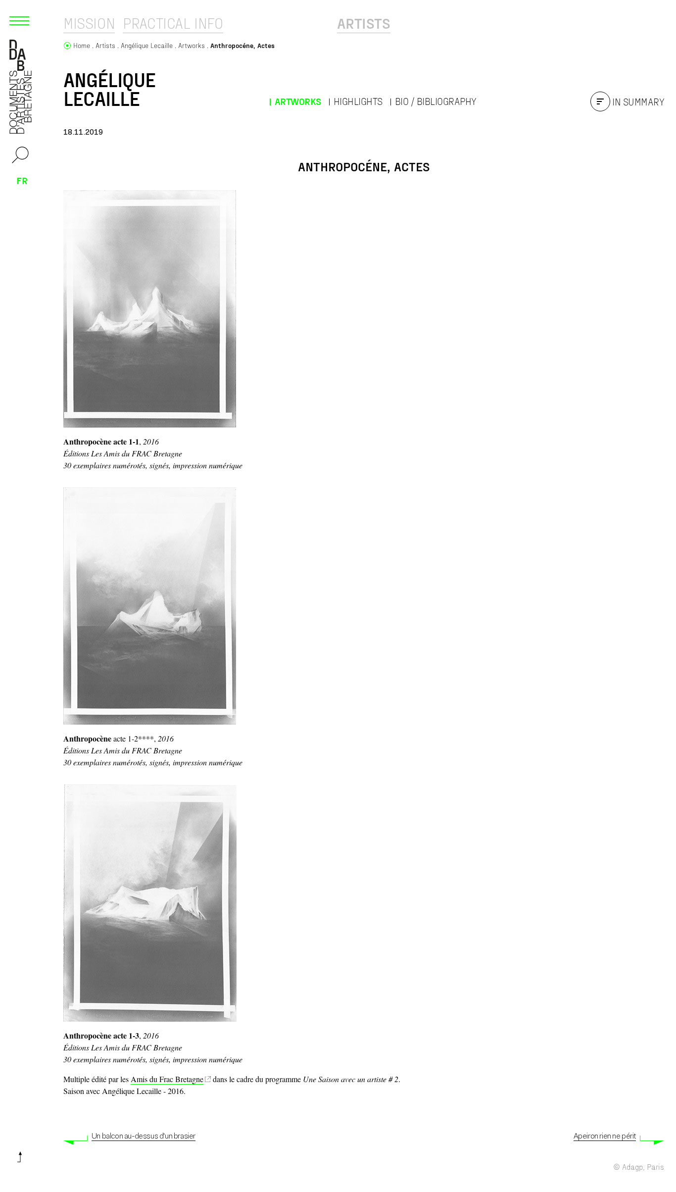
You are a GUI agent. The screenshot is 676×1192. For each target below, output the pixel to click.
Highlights (358, 101)
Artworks (298, 101)
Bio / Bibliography (436, 101)
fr (22, 180)
